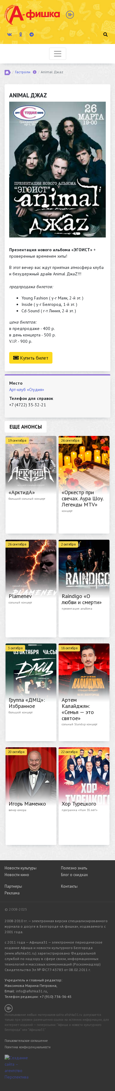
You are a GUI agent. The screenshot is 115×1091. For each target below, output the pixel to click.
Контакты (69, 886)
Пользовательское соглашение (26, 1040)
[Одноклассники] (20, 34)
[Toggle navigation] (57, 54)
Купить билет (33, 358)
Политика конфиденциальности (28, 1047)
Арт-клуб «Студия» (26, 389)
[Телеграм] (31, 34)
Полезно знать (74, 868)
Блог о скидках (74, 874)
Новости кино (17, 874)
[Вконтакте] (9, 34)
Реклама (12, 893)
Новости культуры (20, 868)
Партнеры (13, 886)
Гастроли (22, 72)
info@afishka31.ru (31, 991)
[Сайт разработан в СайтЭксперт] (20, 1067)
